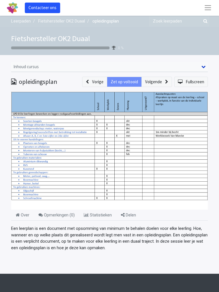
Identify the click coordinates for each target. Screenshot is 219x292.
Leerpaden (21, 21)
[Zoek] (204, 21)
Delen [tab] (130, 215)
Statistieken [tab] (100, 215)
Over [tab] (24, 215)
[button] (94, 82)
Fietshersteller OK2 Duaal (50, 38)
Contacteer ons (42, 7)
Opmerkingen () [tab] (59, 215)
